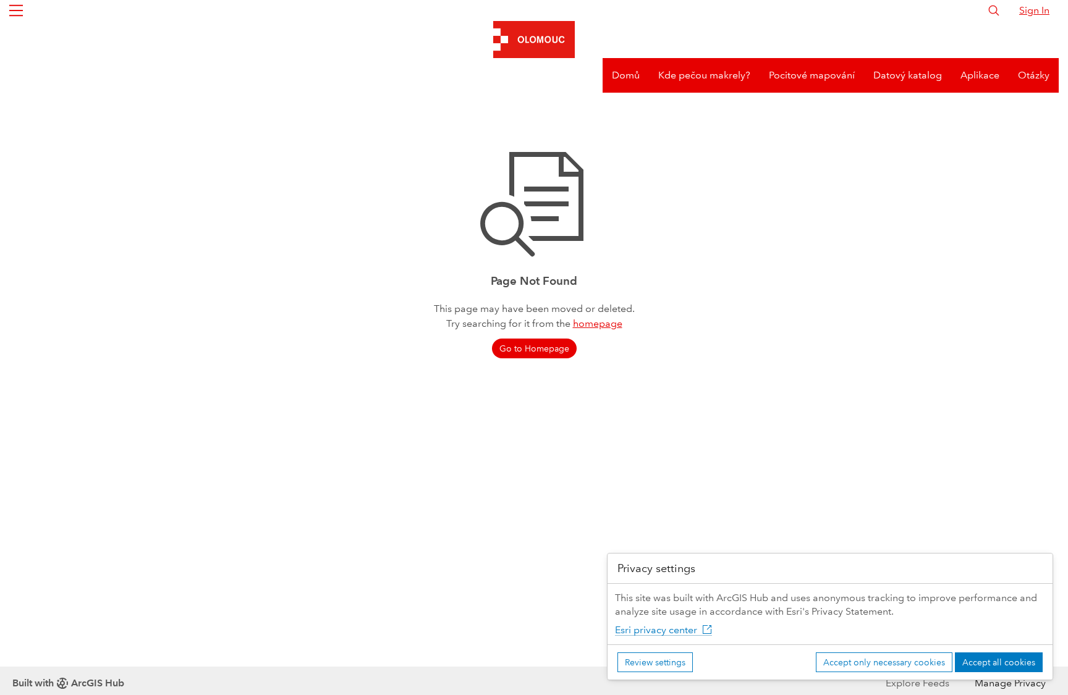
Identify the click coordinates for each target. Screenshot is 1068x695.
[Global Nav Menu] (16, 10)
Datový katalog (907, 75)
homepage (597, 323)
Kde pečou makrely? (704, 75)
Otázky (1033, 75)
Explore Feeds (917, 683)
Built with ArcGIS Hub (68, 683)
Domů (626, 75)
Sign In (1034, 10)
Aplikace (979, 75)
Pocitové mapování (812, 75)
